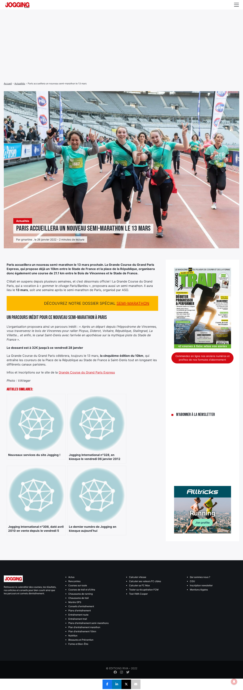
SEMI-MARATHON (133, 303)
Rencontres (74, 581)
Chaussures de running (80, 593)
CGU (192, 581)
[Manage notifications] (234, 682)
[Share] (107, 684)
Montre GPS (74, 602)
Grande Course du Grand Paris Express (87, 372)
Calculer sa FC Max (139, 585)
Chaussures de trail (78, 598)
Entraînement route (78, 614)
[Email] (135, 684)
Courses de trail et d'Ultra (81, 589)
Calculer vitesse (137, 577)
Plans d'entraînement (79, 610)
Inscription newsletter (201, 585)
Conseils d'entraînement (81, 606)
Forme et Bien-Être (78, 644)
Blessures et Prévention (80, 639)
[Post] (126, 684)
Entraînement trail (77, 618)
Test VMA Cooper (138, 593)
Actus (71, 577)
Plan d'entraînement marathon (84, 627)
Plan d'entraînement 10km (82, 631)
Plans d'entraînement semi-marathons (88, 623)
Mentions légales (199, 589)
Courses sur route (77, 585)
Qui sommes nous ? (200, 577)
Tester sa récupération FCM (144, 589)
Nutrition (72, 635)
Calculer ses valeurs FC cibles (145, 581)
